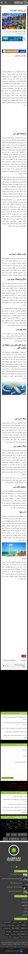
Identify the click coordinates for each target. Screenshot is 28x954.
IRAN (20, 922)
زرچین (7, 835)
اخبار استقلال (11, 786)
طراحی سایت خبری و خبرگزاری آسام (12, 951)
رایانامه (24, 756)
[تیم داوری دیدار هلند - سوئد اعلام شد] (25, 887)
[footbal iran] (20, 2)
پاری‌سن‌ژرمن (15, 931)
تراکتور (8, 821)
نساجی (13, 828)
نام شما (24, 750)
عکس (26, 909)
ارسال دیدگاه (7, 778)
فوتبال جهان (24, 902)
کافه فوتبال (24, 915)
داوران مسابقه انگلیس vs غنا (16, 874)
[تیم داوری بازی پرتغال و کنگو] (25, 883)
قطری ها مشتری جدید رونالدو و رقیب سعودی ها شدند (13, 728)
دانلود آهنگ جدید (22, 835)
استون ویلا (13, 934)
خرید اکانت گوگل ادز (14, 839)
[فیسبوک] (14, 867)
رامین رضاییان (16, 937)
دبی (23, 656)
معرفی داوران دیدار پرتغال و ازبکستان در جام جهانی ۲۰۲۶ (12, 879)
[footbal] (14, 852)
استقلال (23, 821)
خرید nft (5, 839)
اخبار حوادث (23, 784)
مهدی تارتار (8, 931)
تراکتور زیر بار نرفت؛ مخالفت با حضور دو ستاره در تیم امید (14, 807)
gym (26, 937)
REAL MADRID (15, 928)
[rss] (16, 867)
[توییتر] (11, 867)
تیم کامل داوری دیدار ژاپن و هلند (15, 891)
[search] (5, 2)
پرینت (4, 31)
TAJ (22, 937)
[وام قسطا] (14, 38)
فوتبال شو (25, 905)
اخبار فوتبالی (14, 784)
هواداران (25, 912)
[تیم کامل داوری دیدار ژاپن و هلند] (25, 891)
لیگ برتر (5, 824)
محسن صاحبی (22, 828)
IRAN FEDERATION (22, 934)
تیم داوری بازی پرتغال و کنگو (16, 883)
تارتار (7, 828)
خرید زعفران (24, 839)
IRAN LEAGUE (7, 922)
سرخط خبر (22, 793)
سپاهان (23, 824)
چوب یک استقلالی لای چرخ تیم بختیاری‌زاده (17, 804)
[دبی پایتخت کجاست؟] (7, 665)
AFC (10, 937)
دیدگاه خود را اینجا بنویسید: (20, 762)
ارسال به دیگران (12, 32)
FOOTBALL (24, 925)
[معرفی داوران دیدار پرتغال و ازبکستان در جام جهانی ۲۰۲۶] (25, 879)
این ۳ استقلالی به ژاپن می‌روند (19, 796)
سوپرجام (7, 934)
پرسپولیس (15, 821)
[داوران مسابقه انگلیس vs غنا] (25, 875)
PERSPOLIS (24, 928)
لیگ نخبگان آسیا (6, 928)
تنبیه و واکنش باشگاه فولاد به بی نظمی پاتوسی (15, 732)
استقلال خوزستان (14, 824)
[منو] (2, 2)
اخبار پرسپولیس (22, 786)
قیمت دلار (13, 835)
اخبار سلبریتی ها (22, 789)
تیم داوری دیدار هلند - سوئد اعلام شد (14, 887)
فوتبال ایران (24, 899)
